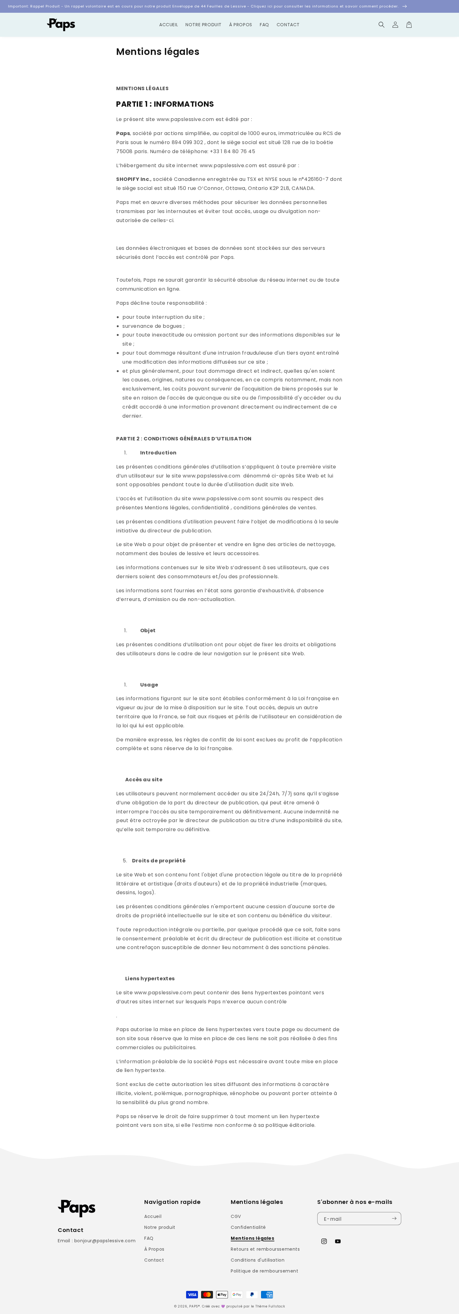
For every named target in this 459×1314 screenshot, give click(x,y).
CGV (236, 1216)
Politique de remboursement (265, 1271)
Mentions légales (252, 1238)
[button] (381, 25)
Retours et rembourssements (265, 1249)
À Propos (154, 1249)
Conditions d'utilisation (257, 1260)
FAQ (149, 1238)
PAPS (193, 1306)
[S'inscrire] (394, 1218)
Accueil (152, 1216)
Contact (154, 1260)
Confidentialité (248, 1227)
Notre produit (159, 1227)
